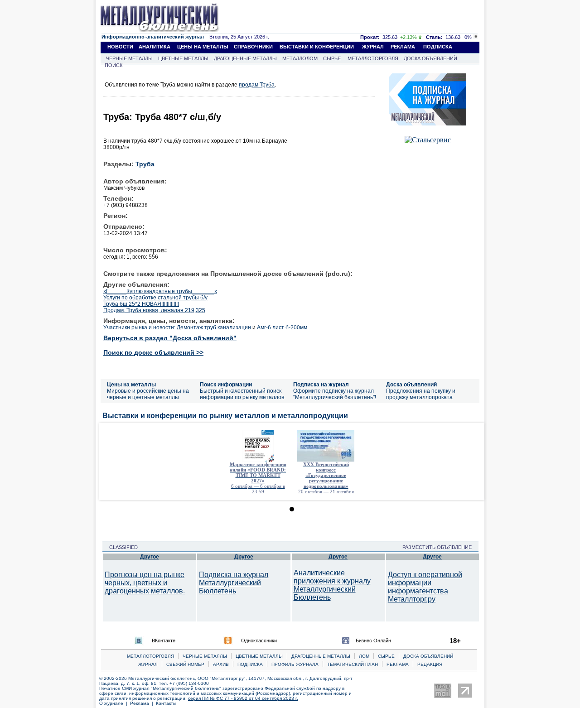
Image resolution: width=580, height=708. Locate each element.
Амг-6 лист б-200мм (282, 327)
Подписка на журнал (321, 384)
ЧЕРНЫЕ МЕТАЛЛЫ (129, 58)
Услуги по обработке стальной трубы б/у (155, 297)
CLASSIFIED (121, 547)
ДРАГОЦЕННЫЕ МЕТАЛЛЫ (245, 58)
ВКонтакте (163, 640)
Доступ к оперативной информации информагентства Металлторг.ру (425, 587)
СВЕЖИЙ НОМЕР (185, 664)
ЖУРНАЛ (373, 46)
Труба (145, 164)
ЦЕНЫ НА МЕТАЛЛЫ (202, 46)
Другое (149, 557)
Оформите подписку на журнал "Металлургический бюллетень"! (334, 394)
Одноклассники (259, 640)
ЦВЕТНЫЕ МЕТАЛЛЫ (183, 58)
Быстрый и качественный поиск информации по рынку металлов (242, 394)
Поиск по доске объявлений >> (153, 352)
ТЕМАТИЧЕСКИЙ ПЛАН (352, 664)
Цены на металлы (131, 384)
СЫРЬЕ (332, 58)
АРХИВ (221, 664)
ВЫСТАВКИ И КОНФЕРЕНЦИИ (317, 46)
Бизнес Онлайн (373, 640)
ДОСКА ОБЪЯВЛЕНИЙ (430, 58)
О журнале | (114, 703)
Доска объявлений (411, 384)
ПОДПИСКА (437, 46)
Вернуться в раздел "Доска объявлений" (170, 338)
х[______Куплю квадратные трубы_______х (160, 291)
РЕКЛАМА (403, 46)
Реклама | (143, 703)
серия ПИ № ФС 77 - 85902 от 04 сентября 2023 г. (243, 698)
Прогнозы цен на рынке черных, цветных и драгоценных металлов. (145, 583)
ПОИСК (113, 65)
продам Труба (257, 85)
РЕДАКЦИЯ (429, 664)
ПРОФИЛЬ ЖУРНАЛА (295, 664)
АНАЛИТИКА (154, 46)
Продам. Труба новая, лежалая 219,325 (154, 310)
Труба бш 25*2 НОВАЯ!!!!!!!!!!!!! (141, 304)
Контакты (166, 703)
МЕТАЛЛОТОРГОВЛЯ (373, 58)
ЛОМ (364, 656)
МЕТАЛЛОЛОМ (300, 58)
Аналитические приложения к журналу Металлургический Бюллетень (332, 585)
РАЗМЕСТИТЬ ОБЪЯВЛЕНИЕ (439, 547)
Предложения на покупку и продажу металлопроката (420, 394)
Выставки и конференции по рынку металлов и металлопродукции (225, 415)
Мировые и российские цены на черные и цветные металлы (148, 394)
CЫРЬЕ (386, 656)
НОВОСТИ (120, 46)
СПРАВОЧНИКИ (253, 46)
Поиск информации (226, 384)
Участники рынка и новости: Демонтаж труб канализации (177, 327)
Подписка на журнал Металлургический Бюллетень (233, 583)
